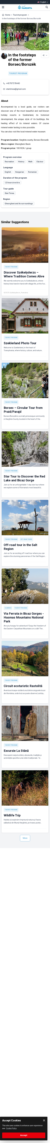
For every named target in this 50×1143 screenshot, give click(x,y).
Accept (23, 1135)
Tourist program (20, 15)
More (25, 838)
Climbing (8, 608)
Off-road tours (26, 539)
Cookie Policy (11, 1128)
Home (7, 15)
